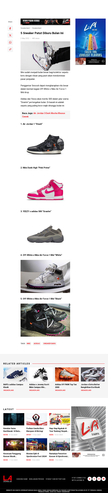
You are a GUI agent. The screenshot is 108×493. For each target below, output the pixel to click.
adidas (37, 344)
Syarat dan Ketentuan (55, 479)
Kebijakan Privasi (36, 479)
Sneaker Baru (49, 344)
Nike (28, 344)
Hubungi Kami (22, 479)
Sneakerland (25, 28)
